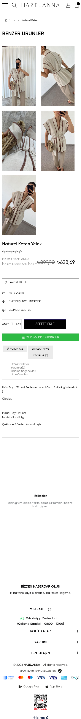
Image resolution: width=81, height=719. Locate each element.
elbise (27, 503)
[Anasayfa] (9, 20)
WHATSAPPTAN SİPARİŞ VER (42, 337)
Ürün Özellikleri (20, 364)
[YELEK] (18, 20)
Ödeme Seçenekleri (23, 371)
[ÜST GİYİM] (14, 20)
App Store (56, 686)
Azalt (5, 324)
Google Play (32, 686)
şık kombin (55, 503)
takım (36, 503)
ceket (44, 503)
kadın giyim (15, 503)
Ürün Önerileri (19, 374)
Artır (18, 324)
